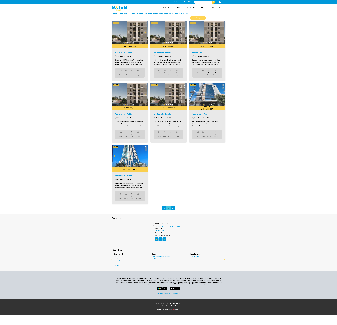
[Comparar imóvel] (146, 26)
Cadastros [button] (191, 7)
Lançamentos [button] (167, 7)
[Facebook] (157, 239)
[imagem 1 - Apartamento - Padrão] (130, 32)
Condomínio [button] (216, 7)
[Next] (145, 33)
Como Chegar (195, 256)
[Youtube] (164, 239)
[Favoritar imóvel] (146, 23)
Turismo (117, 265)
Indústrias (117, 263)
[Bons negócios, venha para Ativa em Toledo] (120, 7)
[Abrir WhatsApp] (333, 320)
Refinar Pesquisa (197, 18)
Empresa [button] (204, 7)
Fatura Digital (157, 258)
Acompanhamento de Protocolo (162, 256)
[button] (219, 2)
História (117, 256)
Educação (118, 261)
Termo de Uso (176, 293)
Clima (116, 258)
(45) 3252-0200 (185, 2)
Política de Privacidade (163, 293)
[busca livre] (213, 2)
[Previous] (114, 33)
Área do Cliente (173, 2)
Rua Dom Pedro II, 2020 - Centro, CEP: (169, 226)
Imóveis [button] (179, 7)
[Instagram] (161, 239)
